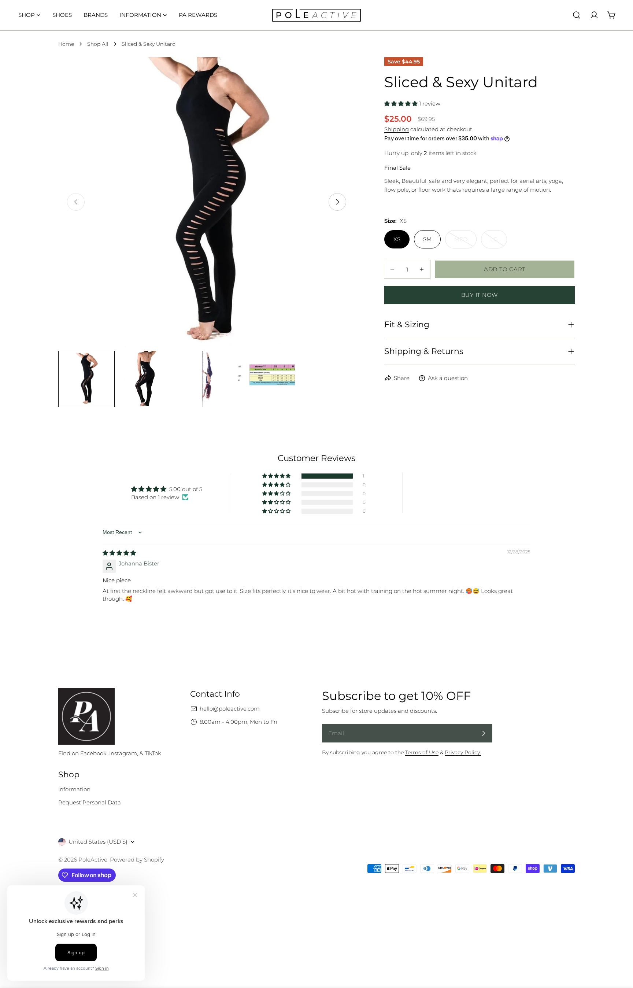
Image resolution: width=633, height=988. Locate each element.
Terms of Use (421, 752)
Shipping (396, 129)
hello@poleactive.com (230, 708)
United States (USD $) (98, 841)
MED (465, 242)
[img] (119, 552)
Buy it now (479, 294)
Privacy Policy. (463, 752)
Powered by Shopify (137, 859)
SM (427, 239)
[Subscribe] (483, 733)
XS (396, 239)
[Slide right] (337, 202)
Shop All (97, 44)
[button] (401, 103)
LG (498, 242)
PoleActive (92, 859)
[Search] (576, 15)
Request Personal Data (89, 802)
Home (66, 44)
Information (74, 789)
